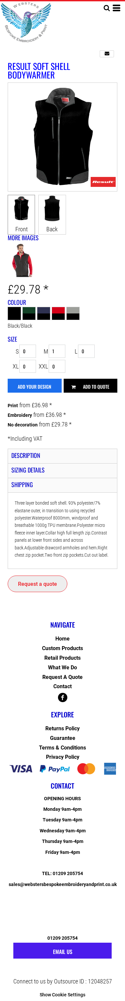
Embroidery (20, 415)
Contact (62, 686)
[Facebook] (62, 697)
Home (62, 639)
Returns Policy (62, 728)
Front (21, 229)
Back (52, 229)
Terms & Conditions (62, 748)
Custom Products (62, 648)
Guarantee (62, 738)
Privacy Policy (62, 757)
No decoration (23, 424)
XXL (43, 366)
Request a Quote (62, 677)
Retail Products (62, 658)
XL (16, 366)
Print (13, 405)
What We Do (62, 667)
